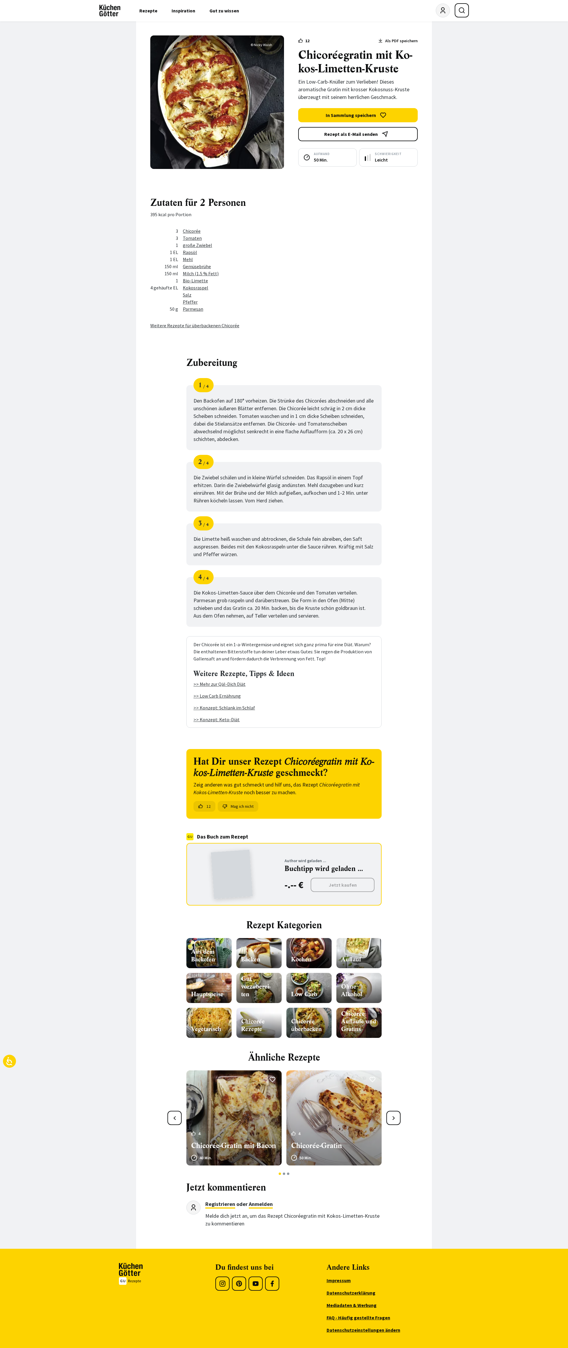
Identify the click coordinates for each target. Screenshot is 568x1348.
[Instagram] (222, 1284)
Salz (187, 295)
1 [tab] (280, 1174)
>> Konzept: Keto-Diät (216, 719)
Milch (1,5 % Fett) (201, 273)
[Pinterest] (239, 1284)
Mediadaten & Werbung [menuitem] (352, 1305)
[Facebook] (272, 1284)
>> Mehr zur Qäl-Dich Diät (219, 684)
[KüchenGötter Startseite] (110, 10)
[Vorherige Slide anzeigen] (174, 1118)
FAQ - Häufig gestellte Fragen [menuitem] (358, 1318)
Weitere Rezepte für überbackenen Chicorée (194, 325)
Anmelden (261, 1204)
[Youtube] (255, 1284)
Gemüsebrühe (197, 266)
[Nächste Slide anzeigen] (393, 1118)
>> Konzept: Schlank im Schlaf (224, 708)
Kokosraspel (195, 288)
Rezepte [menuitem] (148, 11)
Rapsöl (190, 252)
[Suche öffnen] (462, 10)
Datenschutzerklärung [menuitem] (351, 1293)
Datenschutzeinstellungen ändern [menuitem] (363, 1330)
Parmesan (193, 309)
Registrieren (220, 1204)
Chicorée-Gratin (316, 1145)
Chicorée (192, 231)
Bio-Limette (195, 281)
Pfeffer (190, 302)
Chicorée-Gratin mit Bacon (233, 1145)
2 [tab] (284, 1174)
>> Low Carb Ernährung (217, 696)
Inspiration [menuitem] (183, 11)
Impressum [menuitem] (339, 1280)
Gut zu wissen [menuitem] (224, 11)
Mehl (188, 259)
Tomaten (192, 238)
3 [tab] (288, 1174)
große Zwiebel (197, 245)
